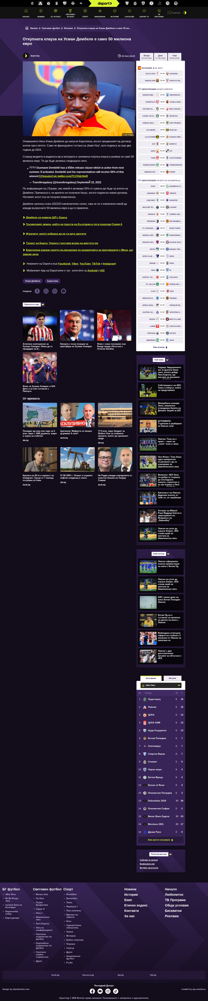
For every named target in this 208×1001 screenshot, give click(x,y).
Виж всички (158, 347)
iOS (102, 270)
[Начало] (27, 28)
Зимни (69, 932)
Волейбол (71, 894)
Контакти (131, 910)
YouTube (85, 263)
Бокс (68, 921)
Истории (115, 17)
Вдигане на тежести (72, 915)
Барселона (52, 281)
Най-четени (158, 554)
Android (92, 270)
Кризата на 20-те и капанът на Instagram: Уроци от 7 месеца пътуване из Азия (38, 478)
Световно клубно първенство (42, 954)
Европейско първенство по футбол (44, 945)
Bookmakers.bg (147, 864)
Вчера (147, 57)
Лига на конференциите (162, 180)
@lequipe (46, 176)
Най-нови (158, 360)
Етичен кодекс (136, 905)
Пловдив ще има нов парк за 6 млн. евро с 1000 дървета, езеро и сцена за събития (40, 433)
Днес (161, 57)
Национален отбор (11, 912)
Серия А (40, 909)
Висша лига (42, 894)
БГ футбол (55, 17)
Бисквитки (173, 910)
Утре (174, 57)
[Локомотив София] (176, 3)
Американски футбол (73, 957)
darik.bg (64, 438)
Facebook (64, 263)
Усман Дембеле (32, 281)
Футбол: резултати (149, 868)
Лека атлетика (73, 910)
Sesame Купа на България (13, 906)
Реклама (172, 916)
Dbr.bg (153, 975)
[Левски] (40, 3)
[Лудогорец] (32, 3)
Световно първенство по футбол (44, 936)
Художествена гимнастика (73, 926)
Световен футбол (70, 15)
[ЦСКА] (49, 3)
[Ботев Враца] (151, 3)
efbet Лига (10, 894)
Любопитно (99, 17)
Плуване (70, 944)
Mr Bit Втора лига (11, 899)
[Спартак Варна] (127, 3)
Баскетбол (71, 898)
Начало (26, 17)
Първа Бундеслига (42, 903)
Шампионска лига (42, 918)
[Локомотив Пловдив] (168, 3)
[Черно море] (143, 3)
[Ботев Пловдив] (73, 3)
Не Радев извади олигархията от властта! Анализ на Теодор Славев (115, 478)
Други (39, 961)
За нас (129, 916)
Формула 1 (72, 906)
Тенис (69, 902)
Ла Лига (152, 68)
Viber (75, 263)
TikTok (96, 263)
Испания (68, 28)
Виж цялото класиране (159, 840)
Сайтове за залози (149, 860)
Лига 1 (39, 913)
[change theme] (185, 12)
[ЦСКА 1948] (57, 3)
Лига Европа (157, 89)
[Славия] (135, 3)
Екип (128, 900)
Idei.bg (121, 975)
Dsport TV (144, 17)
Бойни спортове (74, 940)
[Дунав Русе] (160, 3)
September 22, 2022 (89, 182)
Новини (40, 17)
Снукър (70, 948)
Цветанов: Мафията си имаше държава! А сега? (76, 432)
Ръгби (69, 962)
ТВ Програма (159, 15)
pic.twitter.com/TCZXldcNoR (70, 176)
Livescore (129, 17)
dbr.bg (25, 440)
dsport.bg (35, 56)
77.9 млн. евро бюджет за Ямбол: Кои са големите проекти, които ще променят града (113, 435)
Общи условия (177, 905)
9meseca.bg (88, 975)
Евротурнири (12, 918)
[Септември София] (81, 3)
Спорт (85, 17)
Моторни (71, 936)
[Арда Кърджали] (65, 3)
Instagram (109, 263)
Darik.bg (55, 975)
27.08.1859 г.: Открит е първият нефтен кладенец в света (76, 476)
